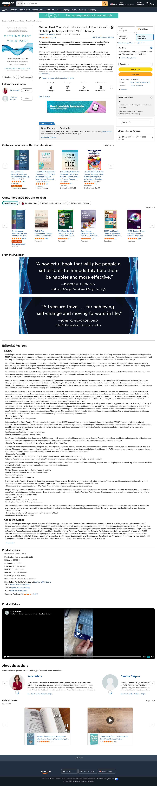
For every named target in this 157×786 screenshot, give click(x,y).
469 (46, 239)
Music (74, 10)
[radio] (126, 30)
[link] (21, 174)
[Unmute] (152, 656)
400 (139, 239)
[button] (4, 9)
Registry (66, 10)
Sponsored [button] (5, 704)
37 (69, 239)
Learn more (106, 131)
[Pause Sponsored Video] (67, 725)
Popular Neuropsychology (20, 587)
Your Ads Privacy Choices (105, 779)
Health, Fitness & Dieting (16, 21)
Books (4, 21)
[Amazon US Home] (46, 772)
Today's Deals (24, 10)
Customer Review (17, 614)
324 (92, 239)
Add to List (126, 122)
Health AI (13, 10)
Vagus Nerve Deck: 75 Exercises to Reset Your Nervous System (114, 737)
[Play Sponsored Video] (110, 720)
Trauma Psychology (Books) (20, 584)
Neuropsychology (18, 243)
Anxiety (39, 21)
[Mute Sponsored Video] (67, 730)
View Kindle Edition (48, 137)
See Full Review (45, 614)
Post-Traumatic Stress (18, 591)
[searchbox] (62, 3)
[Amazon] (8, 4)
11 (115, 239)
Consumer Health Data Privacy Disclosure (81, 779)
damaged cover (31, 614)
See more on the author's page (39, 694)
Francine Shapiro (48, 34)
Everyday (92, 10)
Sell (58, 10)
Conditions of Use (48, 779)
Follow (27, 90)
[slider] (74, 656)
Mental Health (31, 21)
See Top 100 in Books (42, 582)
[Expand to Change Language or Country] (116, 4)
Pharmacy (82, 10)
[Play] (4, 657)
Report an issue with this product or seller (58, 78)
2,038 (24, 239)
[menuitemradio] (148, 657)
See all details (44, 97)
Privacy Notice (60, 779)
